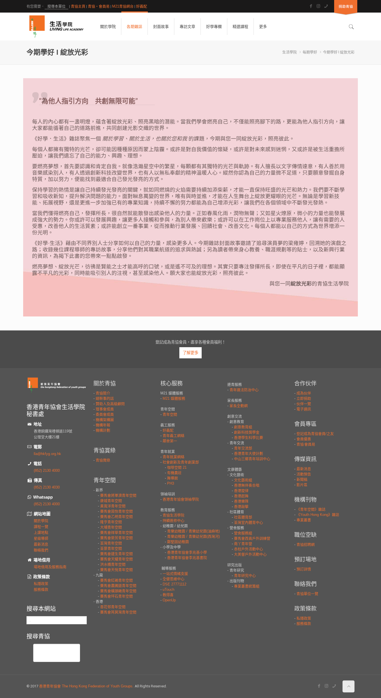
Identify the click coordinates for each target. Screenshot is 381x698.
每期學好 (310, 52)
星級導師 (41, 538)
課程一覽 (41, 527)
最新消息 (41, 544)
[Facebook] (311, 6)
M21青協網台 (123, 6)
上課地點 (41, 532)
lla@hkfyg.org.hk (47, 454)
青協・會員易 (99, 6)
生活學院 (289, 52)
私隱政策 (41, 584)
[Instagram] (318, 6)
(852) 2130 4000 (47, 470)
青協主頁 (78, 6)
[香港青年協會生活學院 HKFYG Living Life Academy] (56, 27)
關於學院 (41, 521)
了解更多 (190, 353)
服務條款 (41, 589)
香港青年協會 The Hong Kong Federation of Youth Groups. (87, 686)
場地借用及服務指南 (50, 567)
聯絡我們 (41, 550)
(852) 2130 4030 (47, 487)
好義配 (141, 6)
